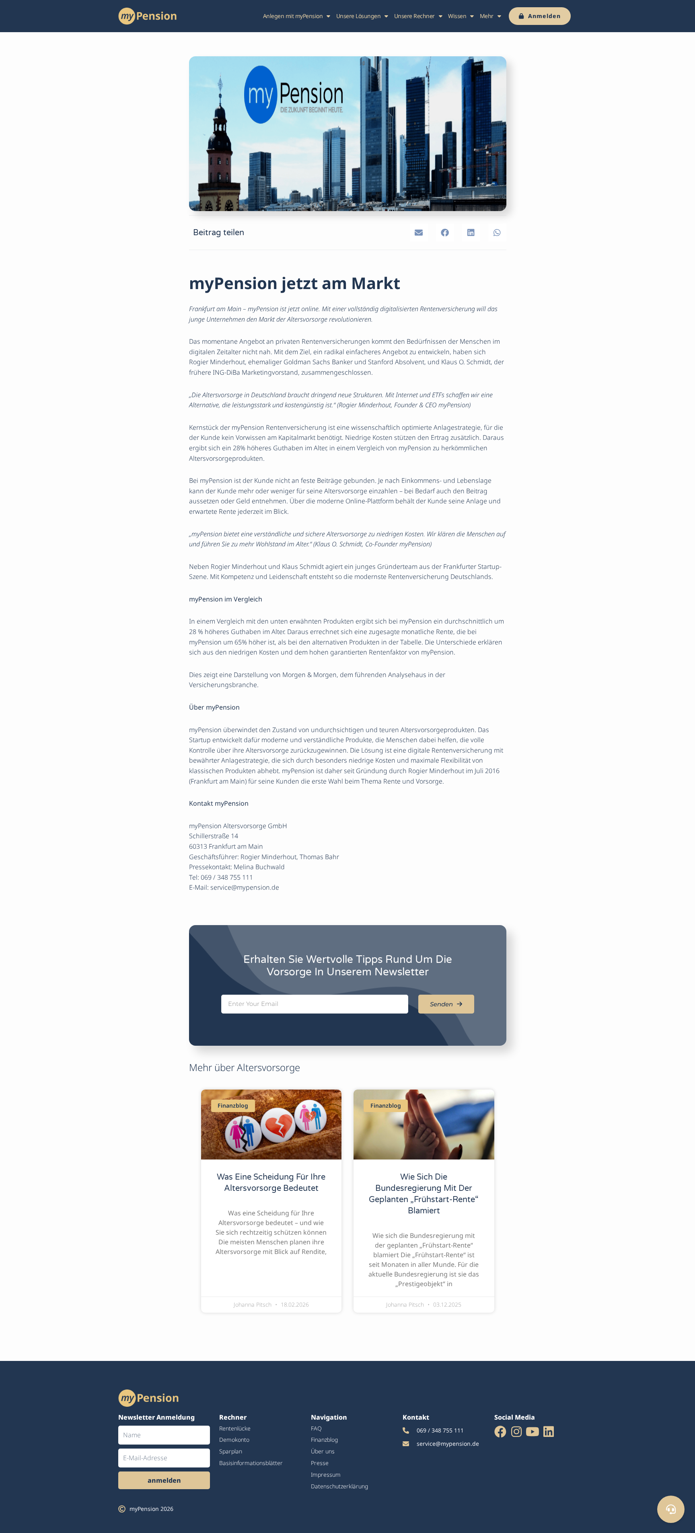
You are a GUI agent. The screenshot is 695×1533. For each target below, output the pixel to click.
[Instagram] (516, 1432)
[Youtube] (532, 1432)
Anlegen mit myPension (293, 16)
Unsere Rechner (414, 16)
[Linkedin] (549, 1432)
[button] (419, 233)
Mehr (486, 16)
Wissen (457, 16)
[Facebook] (500, 1432)
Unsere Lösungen (358, 16)
